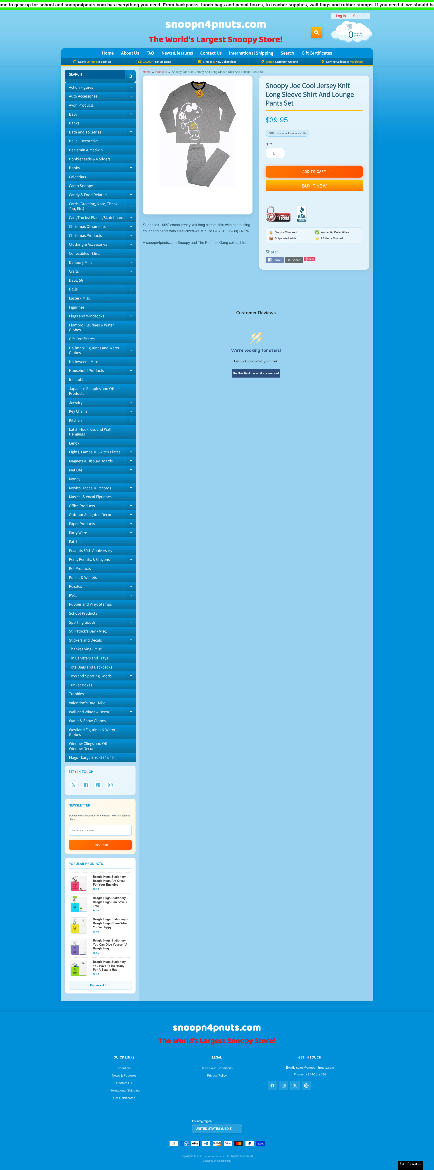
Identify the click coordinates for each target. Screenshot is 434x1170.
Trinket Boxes (80, 684)
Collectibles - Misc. (84, 253)
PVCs (102, 596)
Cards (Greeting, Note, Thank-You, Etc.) (102, 206)
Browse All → (100, 985)
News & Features (124, 1075)
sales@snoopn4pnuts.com (315, 1068)
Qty (269, 144)
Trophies (76, 693)
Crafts (102, 272)
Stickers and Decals (102, 641)
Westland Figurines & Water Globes (92, 732)
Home (108, 53)
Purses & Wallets (83, 577)
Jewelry (102, 403)
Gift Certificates (317, 53)
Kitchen (102, 421)
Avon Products (81, 105)
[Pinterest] (98, 785)
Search (287, 53)
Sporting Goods (102, 623)
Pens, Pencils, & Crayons (102, 560)
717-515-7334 (316, 1074)
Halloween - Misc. (84, 361)
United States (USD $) (214, 1128)
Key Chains (102, 412)
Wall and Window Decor (102, 712)
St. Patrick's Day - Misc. (88, 631)
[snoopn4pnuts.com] (215, 32)
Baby (102, 115)
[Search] (130, 76)
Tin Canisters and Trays (88, 658)
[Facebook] (86, 785)
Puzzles (102, 587)
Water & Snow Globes (87, 720)
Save (311, 259)
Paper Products (102, 524)
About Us (130, 53)
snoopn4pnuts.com (214, 1156)
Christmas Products (102, 236)
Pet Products (80, 568)
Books (102, 168)
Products (161, 72)
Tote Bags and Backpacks (90, 667)
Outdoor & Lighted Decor (102, 515)
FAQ (150, 53)
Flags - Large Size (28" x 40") (92, 757)
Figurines (76, 307)
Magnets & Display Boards (102, 462)
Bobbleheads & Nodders (89, 159)
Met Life (102, 471)
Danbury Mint (102, 263)
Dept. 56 (76, 280)
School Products (83, 613)
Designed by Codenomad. (217, 1160)
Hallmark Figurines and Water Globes (102, 350)
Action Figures (102, 88)
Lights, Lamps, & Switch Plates (102, 453)
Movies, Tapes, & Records (102, 488)
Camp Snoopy (81, 185)
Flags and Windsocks (102, 317)
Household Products (102, 371)
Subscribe (100, 845)
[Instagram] (110, 785)
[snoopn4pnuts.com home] (217, 1044)
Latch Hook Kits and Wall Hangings (90, 432)
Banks (74, 123)
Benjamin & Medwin (86, 149)
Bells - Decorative (84, 140)
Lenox (74, 443)
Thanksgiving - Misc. (86, 649)
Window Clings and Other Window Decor (90, 746)
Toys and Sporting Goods (102, 676)
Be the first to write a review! (256, 373)
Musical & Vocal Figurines (90, 496)
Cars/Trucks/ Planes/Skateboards (102, 218)
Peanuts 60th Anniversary (90, 550)
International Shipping (251, 53)
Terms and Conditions (217, 1068)
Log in (341, 16)
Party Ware (102, 533)
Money (74, 478)
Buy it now (314, 186)
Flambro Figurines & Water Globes (91, 327)
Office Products (102, 506)
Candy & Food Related (102, 195)
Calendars (77, 176)
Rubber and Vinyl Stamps (90, 604)
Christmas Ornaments (102, 227)
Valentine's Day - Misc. (87, 702)
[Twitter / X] (295, 1085)
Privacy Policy (217, 1075)
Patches (75, 541)
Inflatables (78, 379)
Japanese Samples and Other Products (94, 391)
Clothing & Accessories (102, 245)
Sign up (359, 16)
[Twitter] (74, 785)
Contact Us (211, 53)
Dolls (102, 290)
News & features (177, 53)
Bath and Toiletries (102, 133)
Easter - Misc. (80, 298)
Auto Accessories (102, 97)
